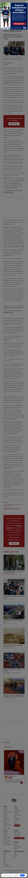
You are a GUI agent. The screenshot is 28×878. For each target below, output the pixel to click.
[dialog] (14, 439)
